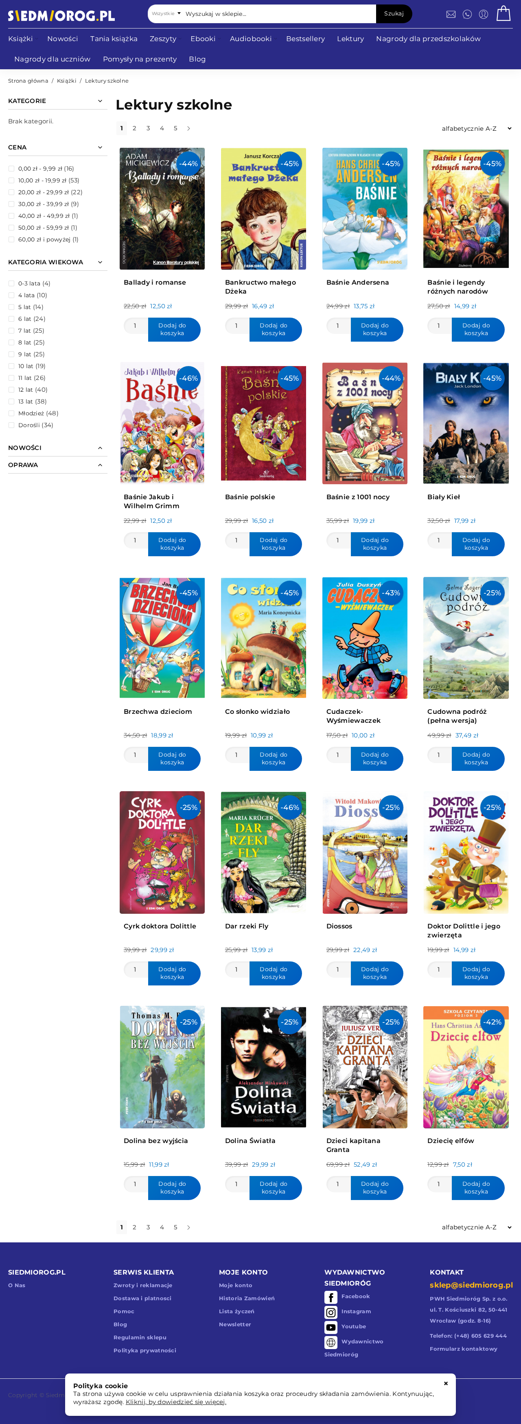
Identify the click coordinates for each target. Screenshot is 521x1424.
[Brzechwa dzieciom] (162, 636)
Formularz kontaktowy (463, 1348)
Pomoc (124, 1311)
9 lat (25, 354)
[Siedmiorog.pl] (61, 15)
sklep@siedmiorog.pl (471, 1285)
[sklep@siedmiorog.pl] (451, 14)
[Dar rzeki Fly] (263, 850)
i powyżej (44, 239)
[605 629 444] (467, 14)
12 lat (25, 389)
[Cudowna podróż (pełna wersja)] (465, 636)
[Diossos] (365, 850)
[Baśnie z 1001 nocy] (365, 421)
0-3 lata (29, 283)
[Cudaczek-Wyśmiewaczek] (365, 636)
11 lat (25, 378)
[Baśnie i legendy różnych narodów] (465, 206)
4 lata (26, 295)
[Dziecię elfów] (465, 1065)
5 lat (24, 307)
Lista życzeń (237, 1311)
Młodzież (31, 413)
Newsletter (235, 1324)
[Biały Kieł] (465, 421)
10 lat (26, 366)
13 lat (25, 401)
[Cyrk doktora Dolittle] (162, 850)
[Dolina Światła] (263, 1065)
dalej (195, 131)
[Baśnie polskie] (263, 421)
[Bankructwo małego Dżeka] (263, 206)
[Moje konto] (483, 14)
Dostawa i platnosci (143, 1298)
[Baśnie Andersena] (365, 206)
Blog (120, 1324)
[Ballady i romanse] (162, 206)
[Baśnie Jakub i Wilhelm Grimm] (162, 421)
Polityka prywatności (145, 1350)
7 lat (24, 330)
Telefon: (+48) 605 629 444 (468, 1335)
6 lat (25, 319)
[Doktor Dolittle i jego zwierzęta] (465, 850)
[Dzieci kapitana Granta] (365, 1065)
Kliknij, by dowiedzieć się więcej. (176, 1402)
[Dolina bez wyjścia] (162, 1065)
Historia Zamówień (247, 1298)
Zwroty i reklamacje (143, 1285)
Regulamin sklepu (140, 1337)
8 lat (25, 342)
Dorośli (29, 425)
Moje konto (235, 1285)
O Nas (17, 1285)
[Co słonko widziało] (263, 636)
